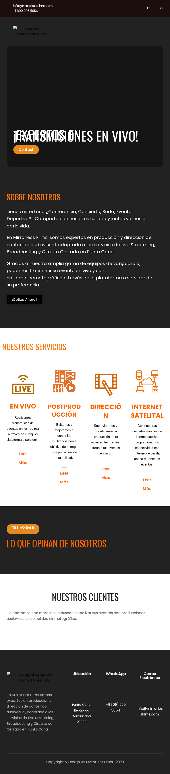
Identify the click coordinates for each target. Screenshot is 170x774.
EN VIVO (23, 406)
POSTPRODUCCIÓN (64, 411)
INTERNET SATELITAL (147, 411)
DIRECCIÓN (105, 411)
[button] (104, 31)
